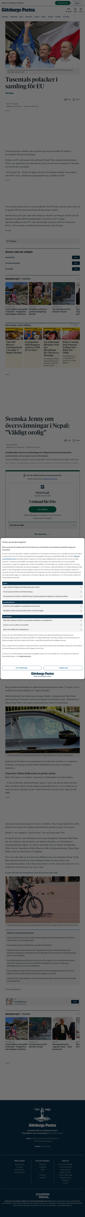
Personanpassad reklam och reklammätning (17, 592)
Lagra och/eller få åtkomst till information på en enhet (21, 587)
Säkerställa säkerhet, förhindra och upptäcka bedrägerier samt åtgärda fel (27, 620)
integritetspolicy (25, 656)
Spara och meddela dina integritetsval (15, 629)
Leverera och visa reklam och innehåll (15, 625)
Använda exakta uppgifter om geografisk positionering (21, 606)
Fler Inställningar (22, 668)
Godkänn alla (63, 668)
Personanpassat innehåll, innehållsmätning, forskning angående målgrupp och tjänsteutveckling (35, 596)
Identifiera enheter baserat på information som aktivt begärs (23, 611)
